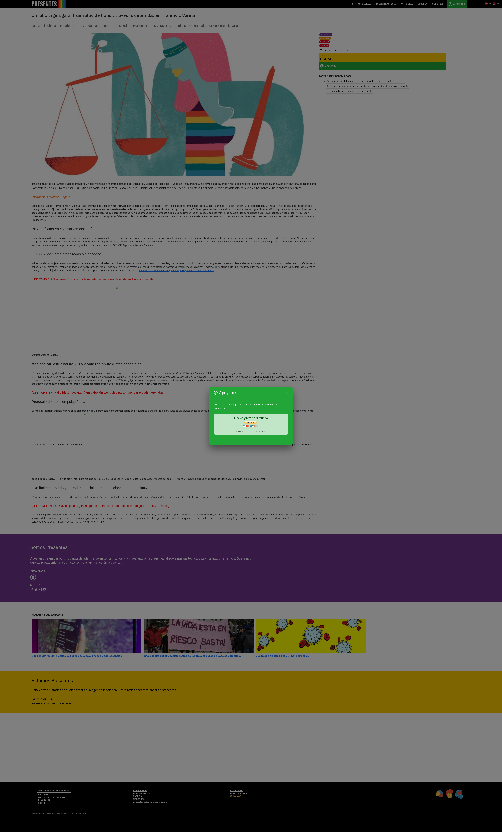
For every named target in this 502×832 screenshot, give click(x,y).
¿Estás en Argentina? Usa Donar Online (251, 431)
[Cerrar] (287, 392)
